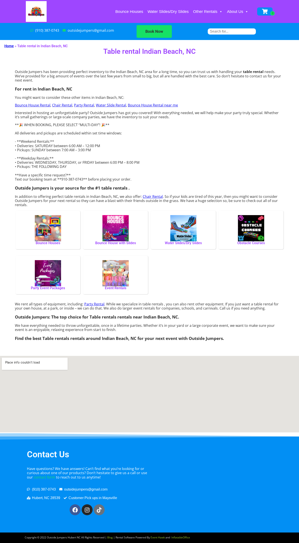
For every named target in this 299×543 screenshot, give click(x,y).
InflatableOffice (180, 537)
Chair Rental (62, 105)
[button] (154, 31)
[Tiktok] (99, 509)
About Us (235, 11)
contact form (44, 477)
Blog (110, 537)
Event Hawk (158, 537)
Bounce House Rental (32, 105)
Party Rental (84, 105)
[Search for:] (232, 31)
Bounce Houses (129, 11)
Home (9, 46)
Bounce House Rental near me (153, 105)
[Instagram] (87, 509)
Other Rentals (205, 11)
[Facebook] (75, 509)
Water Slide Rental (111, 105)
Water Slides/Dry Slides (168, 11)
